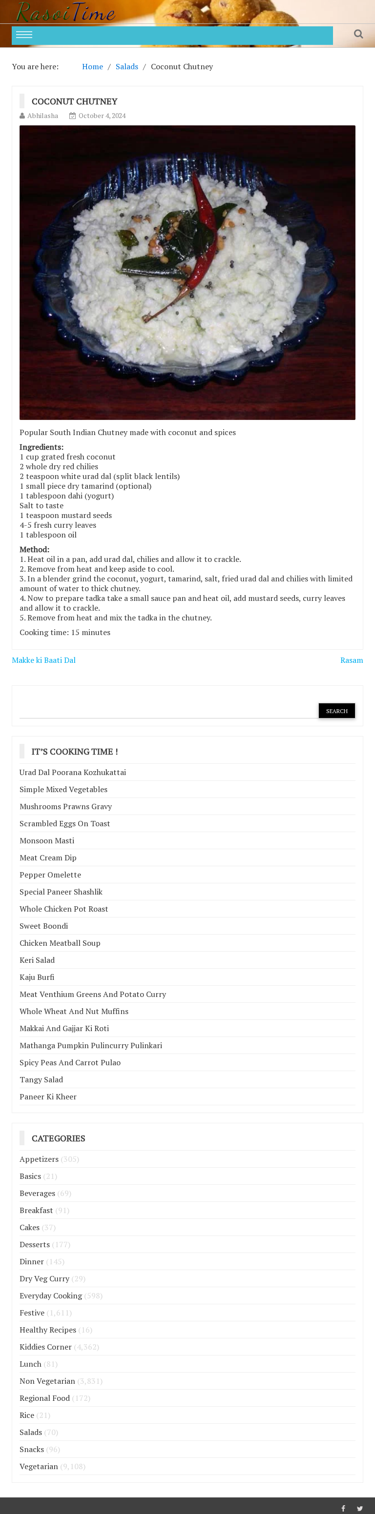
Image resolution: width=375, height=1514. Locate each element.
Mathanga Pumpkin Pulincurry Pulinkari (91, 1045)
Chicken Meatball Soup (60, 942)
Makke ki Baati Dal (44, 660)
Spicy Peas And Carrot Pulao (70, 1062)
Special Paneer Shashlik (61, 891)
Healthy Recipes (48, 1329)
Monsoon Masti (47, 840)
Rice (27, 1415)
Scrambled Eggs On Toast (65, 823)
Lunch (31, 1363)
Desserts (35, 1244)
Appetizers (39, 1159)
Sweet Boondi (44, 925)
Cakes (30, 1227)
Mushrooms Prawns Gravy (66, 806)
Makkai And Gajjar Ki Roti (64, 1028)
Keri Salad (37, 960)
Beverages (37, 1193)
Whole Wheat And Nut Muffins (74, 1011)
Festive (32, 1312)
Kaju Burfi (37, 977)
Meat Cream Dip (48, 857)
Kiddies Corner (46, 1346)
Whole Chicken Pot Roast (64, 908)
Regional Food (45, 1398)
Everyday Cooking (51, 1295)
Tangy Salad (41, 1079)
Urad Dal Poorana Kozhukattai (73, 772)
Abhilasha (42, 115)
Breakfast (36, 1210)
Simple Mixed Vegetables (63, 789)
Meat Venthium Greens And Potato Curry (93, 994)
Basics (30, 1176)
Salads (31, 1432)
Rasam (351, 660)
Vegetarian (39, 1466)
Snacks (32, 1449)
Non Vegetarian (47, 1380)
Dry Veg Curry (44, 1278)
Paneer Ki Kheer (48, 1096)
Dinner (32, 1261)
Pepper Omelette (50, 874)
